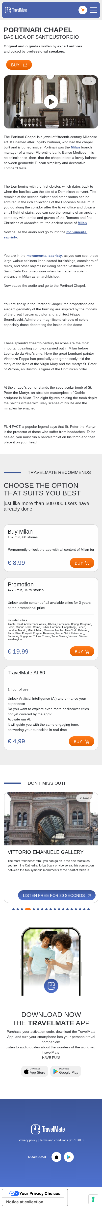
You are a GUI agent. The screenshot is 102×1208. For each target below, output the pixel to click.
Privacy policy (28, 1140)
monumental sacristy (44, 256)
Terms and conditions (54, 1140)
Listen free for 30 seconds (54, 895)
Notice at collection (24, 1201)
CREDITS (76, 1140)
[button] (13, 909)
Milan (75, 147)
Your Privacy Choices (39, 1193)
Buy (16, 65)
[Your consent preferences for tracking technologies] (93, 1199)
